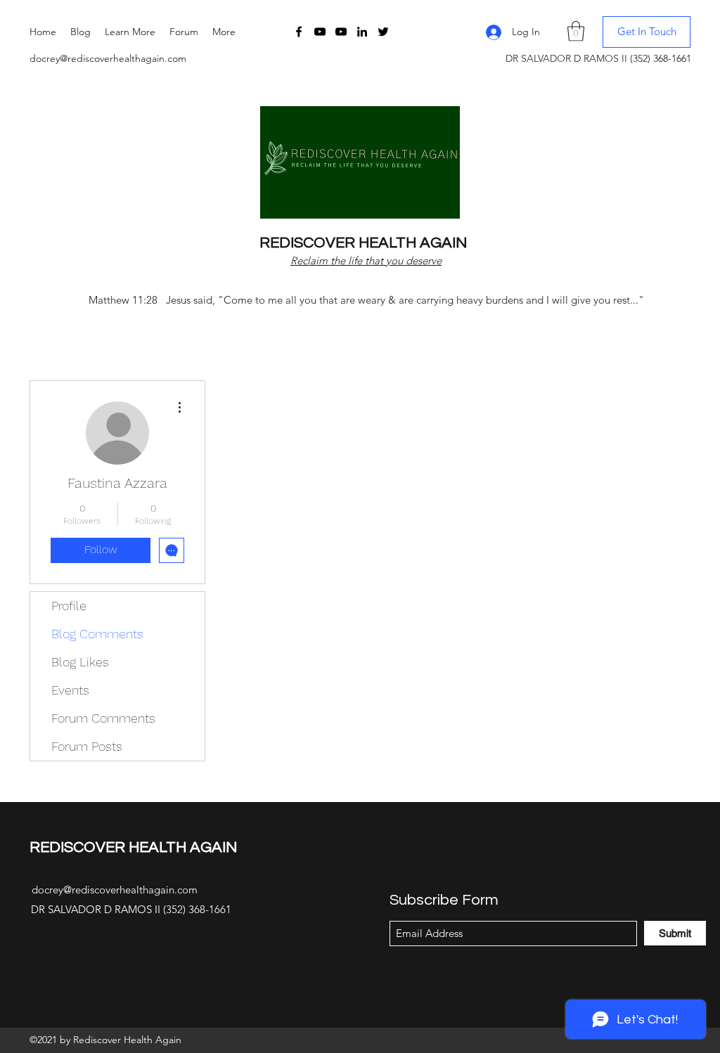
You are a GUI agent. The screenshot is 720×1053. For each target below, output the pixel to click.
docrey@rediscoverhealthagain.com (108, 58)
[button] (130, 31)
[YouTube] (320, 32)
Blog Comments (97, 633)
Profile (68, 605)
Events (70, 690)
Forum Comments (103, 718)
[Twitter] (383, 32)
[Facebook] (299, 32)
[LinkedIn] (362, 32)
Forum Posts (86, 746)
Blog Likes (80, 661)
